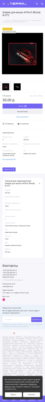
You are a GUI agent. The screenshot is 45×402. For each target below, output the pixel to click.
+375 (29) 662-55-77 (10, 270)
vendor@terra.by (8, 286)
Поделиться (8, 169)
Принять (13, 394)
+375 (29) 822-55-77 (10, 272)
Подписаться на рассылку (12, 308)
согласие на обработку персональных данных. (22, 325)
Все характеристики (9, 159)
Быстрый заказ (22, 111)
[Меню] (3, 3)
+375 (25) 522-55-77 (10, 275)
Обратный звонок (8, 277)
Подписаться (36, 319)
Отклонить (31, 394)
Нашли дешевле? (22, 117)
